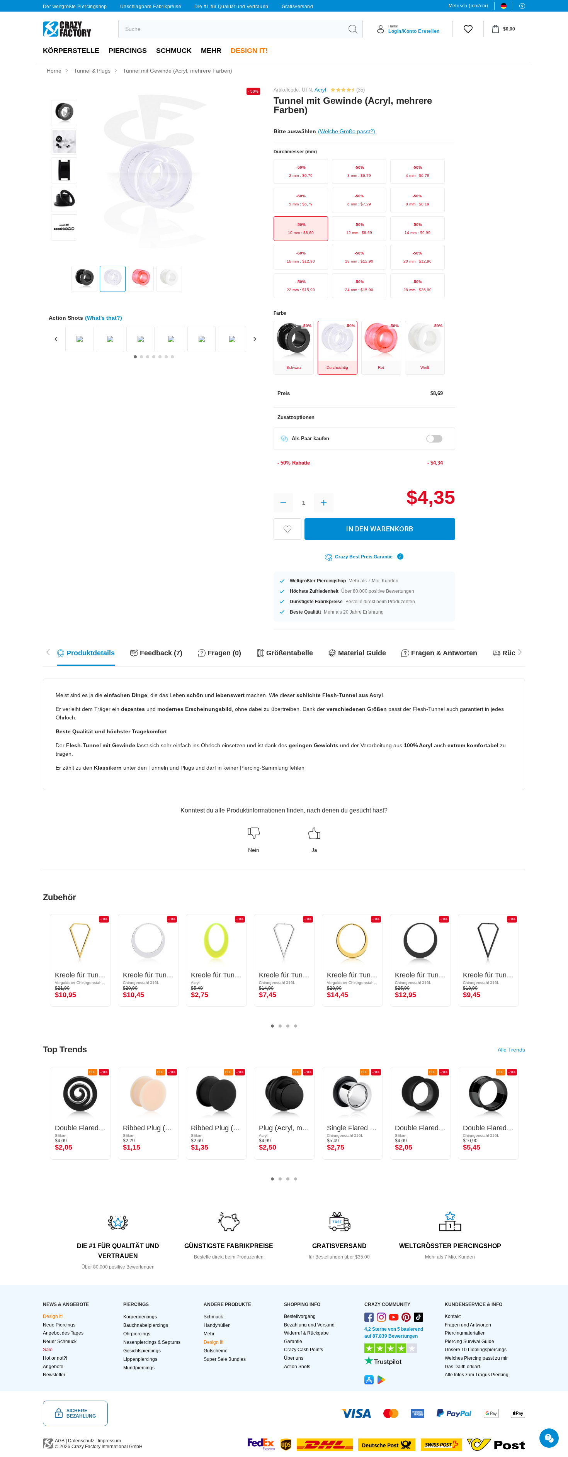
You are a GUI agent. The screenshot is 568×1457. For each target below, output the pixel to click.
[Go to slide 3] (147, 356)
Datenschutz (81, 1440)
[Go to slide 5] (160, 356)
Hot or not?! (55, 1358)
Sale (48, 1349)
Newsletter (54, 1374)
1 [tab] (272, 1026)
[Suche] (352, 29)
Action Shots (297, 1366)
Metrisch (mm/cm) (468, 5)
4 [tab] (295, 1026)
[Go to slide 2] (141, 356)
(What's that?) (103, 318)
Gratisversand (297, 6)
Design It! (249, 50)
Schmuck (174, 50)
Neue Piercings (59, 1325)
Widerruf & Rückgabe (306, 1333)
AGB (60, 1440)
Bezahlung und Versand (309, 1325)
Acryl (320, 90)
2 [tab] (280, 1026)
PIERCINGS (128, 50)
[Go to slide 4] (153, 356)
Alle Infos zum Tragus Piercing (476, 1374)
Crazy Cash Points (303, 1349)
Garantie (293, 1341)
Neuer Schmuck (60, 1341)
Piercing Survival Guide (469, 1341)
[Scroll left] (520, 651)
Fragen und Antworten (468, 1325)
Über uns (293, 1358)
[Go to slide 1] (135, 356)
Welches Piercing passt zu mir (476, 1358)
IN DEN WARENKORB (379, 529)
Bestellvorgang (300, 1316)
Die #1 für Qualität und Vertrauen (231, 6)
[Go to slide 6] (166, 356)
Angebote (53, 1366)
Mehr (211, 50)
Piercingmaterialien (465, 1333)
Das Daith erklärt (462, 1366)
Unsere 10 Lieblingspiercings (476, 1349)
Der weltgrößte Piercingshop (75, 6)
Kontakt (453, 1316)
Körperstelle (71, 50)
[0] (468, 29)
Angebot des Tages (63, 1333)
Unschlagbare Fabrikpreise (150, 6)
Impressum (109, 1440)
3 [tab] (288, 1026)
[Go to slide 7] (172, 356)
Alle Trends (511, 1050)
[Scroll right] (48, 651)
